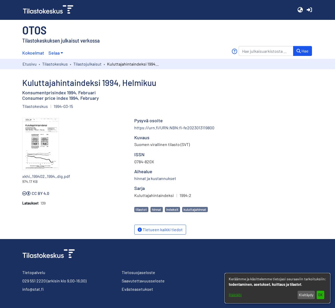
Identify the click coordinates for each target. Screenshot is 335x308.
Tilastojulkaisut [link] (87, 63)
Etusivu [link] (30, 63)
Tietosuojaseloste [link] (138, 272)
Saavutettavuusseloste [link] (143, 280)
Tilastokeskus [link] (55, 63)
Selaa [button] (54, 53)
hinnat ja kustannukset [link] (155, 178)
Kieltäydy (306, 295)
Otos (34, 30)
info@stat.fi (33, 289)
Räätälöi (235, 295)
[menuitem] (55, 53)
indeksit (172, 209)
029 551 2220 (34, 280)
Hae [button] (305, 50)
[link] (50, 10)
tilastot (141, 209)
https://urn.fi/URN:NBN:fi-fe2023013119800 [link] (174, 127)
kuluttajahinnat (194, 209)
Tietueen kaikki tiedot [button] (162, 229)
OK (320, 295)
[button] (300, 10)
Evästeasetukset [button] (137, 289)
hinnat (156, 209)
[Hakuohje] (234, 51)
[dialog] (277, 288)
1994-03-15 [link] (63, 106)
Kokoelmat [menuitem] (33, 53)
